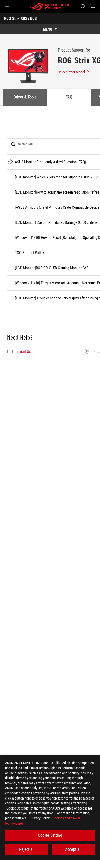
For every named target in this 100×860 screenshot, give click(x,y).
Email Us (24, 351)
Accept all (73, 849)
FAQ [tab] (69, 97)
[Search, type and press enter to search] (82, 6)
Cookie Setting (50, 835)
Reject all (27, 849)
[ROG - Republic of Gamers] (50, 6)
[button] (7, 6)
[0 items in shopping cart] (93, 6)
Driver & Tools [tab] (25, 97)
